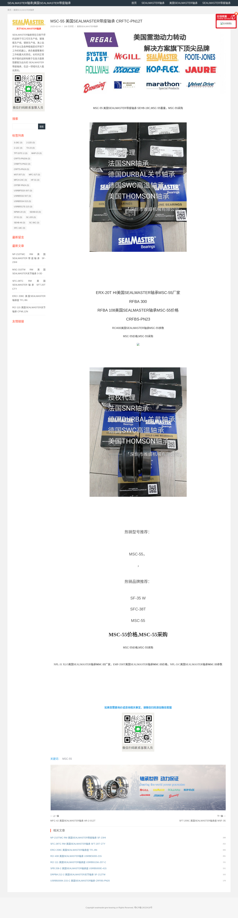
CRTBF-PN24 (21, 185)
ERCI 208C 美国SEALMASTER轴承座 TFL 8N (73, 850)
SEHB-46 (19, 223)
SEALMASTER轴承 (153, 3)
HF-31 (35, 180)
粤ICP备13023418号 (143, 908)
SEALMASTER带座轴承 (216, 3)
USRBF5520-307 (23, 191)
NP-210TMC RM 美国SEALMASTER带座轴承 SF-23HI (28, 258)
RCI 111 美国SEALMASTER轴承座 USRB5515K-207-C (78, 862)
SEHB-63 (35, 212)
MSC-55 (67, 758)
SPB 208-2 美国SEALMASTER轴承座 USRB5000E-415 (78, 868)
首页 (134, 3)
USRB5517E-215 (23, 207)
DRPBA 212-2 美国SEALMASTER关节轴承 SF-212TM (77, 874)
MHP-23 (36, 153)
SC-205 (31, 217)
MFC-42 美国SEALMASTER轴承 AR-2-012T (73, 820)
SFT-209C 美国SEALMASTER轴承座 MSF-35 (202, 820)
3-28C (18, 142)
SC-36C (34, 223)
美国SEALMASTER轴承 (183, 3)
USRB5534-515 (22, 201)
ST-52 (18, 217)
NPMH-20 (20, 212)
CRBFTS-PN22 (22, 164)
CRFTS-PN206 (22, 159)
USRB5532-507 (22, 196)
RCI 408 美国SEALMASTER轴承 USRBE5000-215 (76, 856)
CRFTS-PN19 (21, 169)
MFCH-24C (20, 180)
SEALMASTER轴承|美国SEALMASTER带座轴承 (39, 3)
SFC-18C (19, 228)
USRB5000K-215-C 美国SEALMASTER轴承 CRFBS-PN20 (80, 880)
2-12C (18, 148)
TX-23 (30, 148)
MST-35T (19, 175)
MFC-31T (34, 175)
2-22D (30, 142)
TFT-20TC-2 (20, 153)
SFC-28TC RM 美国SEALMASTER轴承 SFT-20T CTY (28, 285)
